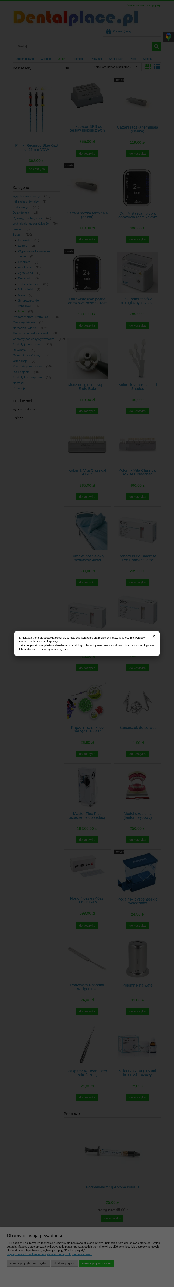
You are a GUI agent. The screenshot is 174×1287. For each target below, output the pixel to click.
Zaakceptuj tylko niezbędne (28, 1263)
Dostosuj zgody (64, 1263)
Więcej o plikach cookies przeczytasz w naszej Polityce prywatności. (49, 1254)
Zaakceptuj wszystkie (97, 1263)
